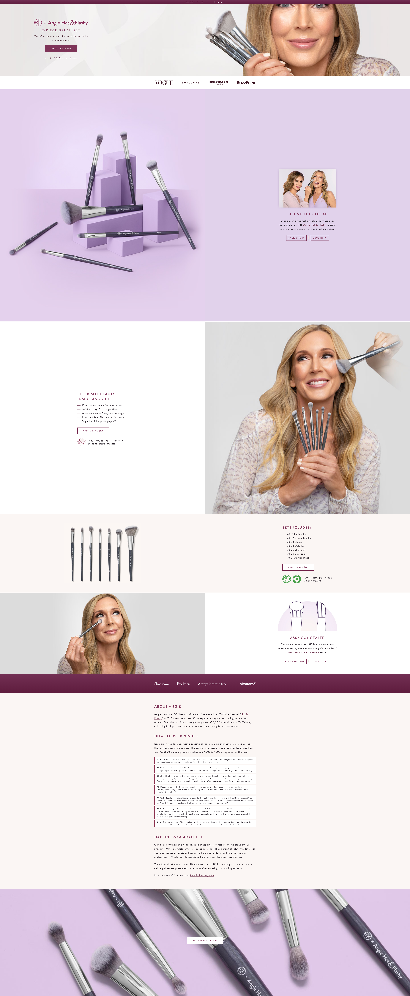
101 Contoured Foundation (303, 652)
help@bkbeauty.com (202, 875)
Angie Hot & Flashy (314, 225)
